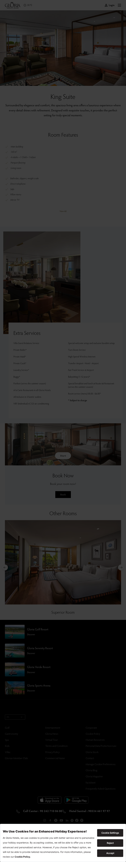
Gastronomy (11, 733)
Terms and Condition (56, 745)
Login (112, 5)
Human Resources (95, 739)
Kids (7, 745)
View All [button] (63, 211)
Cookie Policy (93, 733)
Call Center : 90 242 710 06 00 (42, 811)
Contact (90, 758)
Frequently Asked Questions (101, 788)
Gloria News (51, 733)
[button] (119, 5)
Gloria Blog (91, 770)
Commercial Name (55, 758)
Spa (7, 739)
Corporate (91, 727)
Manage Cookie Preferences (101, 764)
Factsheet (90, 782)
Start (63, 455)
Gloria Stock (92, 752)
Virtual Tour (51, 739)
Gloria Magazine (94, 776)
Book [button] (63, 494)
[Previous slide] (5, 567)
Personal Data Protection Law (101, 745)
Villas (7, 752)
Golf (7, 727)
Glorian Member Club (16, 758)
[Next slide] (121, 567)
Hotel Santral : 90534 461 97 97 (89, 811)
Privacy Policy (52, 752)
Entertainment (52, 727)
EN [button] (8, 717)
